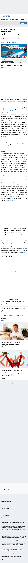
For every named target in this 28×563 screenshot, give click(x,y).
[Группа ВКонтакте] (7, 60)
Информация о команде (5, 503)
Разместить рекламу (5, 515)
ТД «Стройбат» (14, 111)
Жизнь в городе (16, 38)
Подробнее (24, 538)
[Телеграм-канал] (6, 489)
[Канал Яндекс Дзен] (7, 62)
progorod (13, 42)
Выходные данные (4, 517)
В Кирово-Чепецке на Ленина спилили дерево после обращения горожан (14, 310)
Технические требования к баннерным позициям (10, 512)
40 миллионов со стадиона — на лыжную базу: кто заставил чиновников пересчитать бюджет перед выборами (13, 318)
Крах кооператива (10, 19)
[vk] (12, 271)
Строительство (6, 38)
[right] (26, 19)
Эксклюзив (3, 19)
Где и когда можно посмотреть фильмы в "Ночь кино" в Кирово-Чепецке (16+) (12, 303)
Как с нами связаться (5, 508)
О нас (2, 496)
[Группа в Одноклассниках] (4, 489)
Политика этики (4, 498)
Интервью (17, 19)
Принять (23, 23)
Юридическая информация (6, 501)
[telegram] (16, 271)
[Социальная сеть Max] (20, 62)
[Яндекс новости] (20, 60)
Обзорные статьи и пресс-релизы (7, 510)
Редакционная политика (5, 505)
